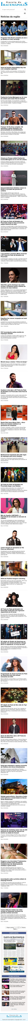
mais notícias (14, 1009)
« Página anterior (10, 927)
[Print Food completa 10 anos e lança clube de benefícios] (14, 988)
